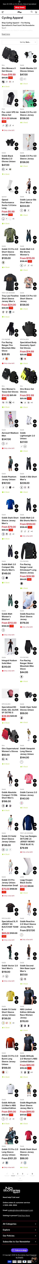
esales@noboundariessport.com (20, 1210)
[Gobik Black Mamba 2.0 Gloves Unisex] (10, 142)
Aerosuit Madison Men (10, 434)
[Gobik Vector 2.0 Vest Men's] (10, 952)
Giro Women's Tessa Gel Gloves (10, 390)
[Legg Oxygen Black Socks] (28, 866)
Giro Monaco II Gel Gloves (9, 69)
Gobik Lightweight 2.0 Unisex (27, 436)
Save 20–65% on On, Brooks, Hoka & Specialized (19, 4)
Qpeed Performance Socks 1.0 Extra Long (9, 203)
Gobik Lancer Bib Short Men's (28, 201)
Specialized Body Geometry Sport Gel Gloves (28, 345)
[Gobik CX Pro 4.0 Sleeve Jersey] (28, 98)
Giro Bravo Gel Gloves (27, 390)
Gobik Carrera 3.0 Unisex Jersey (28, 793)
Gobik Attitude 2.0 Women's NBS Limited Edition (28, 1059)
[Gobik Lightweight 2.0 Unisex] (28, 419)
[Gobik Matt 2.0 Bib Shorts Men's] (28, 504)
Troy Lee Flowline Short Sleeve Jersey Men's (10, 298)
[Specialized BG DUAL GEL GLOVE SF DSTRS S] (10, 693)
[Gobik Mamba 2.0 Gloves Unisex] (28, 54)
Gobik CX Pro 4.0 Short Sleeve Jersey (28, 298)
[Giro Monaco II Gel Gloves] (10, 54)
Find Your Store (24, 1215)
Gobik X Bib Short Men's (28, 478)
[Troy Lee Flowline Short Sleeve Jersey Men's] (10, 282)
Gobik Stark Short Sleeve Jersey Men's (10, 520)
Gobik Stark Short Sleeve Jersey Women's (28, 1152)
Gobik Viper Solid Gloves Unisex (28, 708)
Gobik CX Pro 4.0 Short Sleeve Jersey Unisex (10, 252)
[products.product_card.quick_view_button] (16, 57)
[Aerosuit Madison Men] (10, 419)
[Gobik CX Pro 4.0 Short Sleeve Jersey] (28, 282)
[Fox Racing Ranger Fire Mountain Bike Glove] (10, 328)
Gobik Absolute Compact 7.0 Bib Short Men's (9, 795)
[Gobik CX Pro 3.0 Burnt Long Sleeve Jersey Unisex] (10, 1042)
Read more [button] (6, 34)
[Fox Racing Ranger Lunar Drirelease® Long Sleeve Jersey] (28, 550)
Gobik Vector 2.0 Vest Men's (10, 967)
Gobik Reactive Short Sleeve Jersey (27, 617)
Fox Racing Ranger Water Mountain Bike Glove (27, 664)
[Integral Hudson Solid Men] (10, 646)
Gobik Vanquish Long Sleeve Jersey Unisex (27, 751)
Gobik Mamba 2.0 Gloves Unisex (28, 69)
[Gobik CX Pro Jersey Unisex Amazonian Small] (10, 866)
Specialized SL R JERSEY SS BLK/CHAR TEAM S (10, 925)
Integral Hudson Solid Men (9, 661)
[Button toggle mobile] (3, 12)
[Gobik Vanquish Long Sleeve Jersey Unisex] (28, 735)
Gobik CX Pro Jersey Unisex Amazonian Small (10, 883)
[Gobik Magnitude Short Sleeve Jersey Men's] (28, 1089)
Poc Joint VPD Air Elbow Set (10, 113)
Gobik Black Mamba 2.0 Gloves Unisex (8, 159)
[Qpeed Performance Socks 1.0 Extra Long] (10, 186)
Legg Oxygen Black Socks (26, 881)
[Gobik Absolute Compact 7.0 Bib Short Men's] (10, 778)
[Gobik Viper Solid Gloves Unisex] (28, 693)
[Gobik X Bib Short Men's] (28, 463)
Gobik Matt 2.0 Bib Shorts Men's (28, 519)
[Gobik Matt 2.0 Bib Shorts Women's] (28, 235)
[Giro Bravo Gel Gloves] (28, 375)
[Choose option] (16, 61)
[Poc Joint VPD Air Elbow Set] (10, 98)
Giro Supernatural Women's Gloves (10, 749)
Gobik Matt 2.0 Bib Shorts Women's (27, 252)
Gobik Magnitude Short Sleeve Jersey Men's (28, 1105)
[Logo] (19, 12)
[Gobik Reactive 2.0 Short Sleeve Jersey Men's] (28, 907)
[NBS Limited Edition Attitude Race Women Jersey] (28, 995)
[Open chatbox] (34, 1259)
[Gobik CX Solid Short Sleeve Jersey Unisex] (10, 822)
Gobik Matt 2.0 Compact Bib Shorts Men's (9, 567)
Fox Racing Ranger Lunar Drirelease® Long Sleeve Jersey (28, 568)
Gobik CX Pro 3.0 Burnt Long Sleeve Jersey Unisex (10, 1060)
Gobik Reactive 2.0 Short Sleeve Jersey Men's (28, 924)
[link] (7, 1174)
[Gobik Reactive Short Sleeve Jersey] (28, 600)
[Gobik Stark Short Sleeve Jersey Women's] (28, 1135)
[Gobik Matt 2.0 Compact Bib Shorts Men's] (10, 550)
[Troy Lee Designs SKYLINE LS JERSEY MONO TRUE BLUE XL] (28, 822)
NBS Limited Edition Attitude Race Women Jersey (27, 1013)
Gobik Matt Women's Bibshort (7, 617)
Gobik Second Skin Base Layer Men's (27, 968)
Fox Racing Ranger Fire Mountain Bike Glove (8, 346)
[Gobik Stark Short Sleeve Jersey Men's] (10, 504)
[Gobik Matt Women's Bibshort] (10, 600)
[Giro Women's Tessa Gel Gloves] (10, 375)
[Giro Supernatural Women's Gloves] (10, 735)
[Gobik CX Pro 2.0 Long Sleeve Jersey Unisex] (10, 1135)
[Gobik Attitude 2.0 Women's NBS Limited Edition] (28, 1042)
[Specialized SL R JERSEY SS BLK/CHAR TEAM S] (10, 907)
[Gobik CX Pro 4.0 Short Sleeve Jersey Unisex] (10, 235)
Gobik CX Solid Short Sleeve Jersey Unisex (9, 839)
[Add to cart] (16, 699)
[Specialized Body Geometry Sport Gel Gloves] (28, 328)
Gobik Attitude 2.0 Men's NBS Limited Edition (9, 1105)
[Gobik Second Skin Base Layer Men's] (28, 952)
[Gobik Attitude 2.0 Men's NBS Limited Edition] (10, 1089)
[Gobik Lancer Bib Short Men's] (28, 186)
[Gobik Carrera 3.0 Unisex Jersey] (28, 778)
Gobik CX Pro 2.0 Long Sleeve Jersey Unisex (10, 1152)
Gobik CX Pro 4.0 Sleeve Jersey (28, 113)
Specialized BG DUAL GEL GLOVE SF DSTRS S (10, 710)
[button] (31, 12)
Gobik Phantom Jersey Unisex (9, 478)
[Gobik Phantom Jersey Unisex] (10, 463)
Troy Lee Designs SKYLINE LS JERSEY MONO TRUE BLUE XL (28, 840)
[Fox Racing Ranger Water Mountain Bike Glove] (28, 646)
